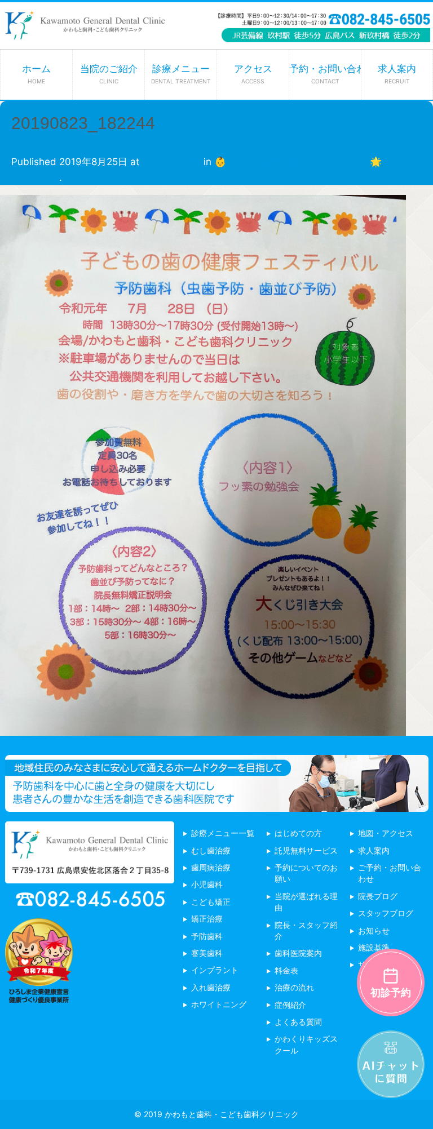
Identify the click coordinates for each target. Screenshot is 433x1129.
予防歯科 (207, 936)
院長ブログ (377, 896)
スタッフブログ (385, 913)
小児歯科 (207, 884)
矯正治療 (207, 918)
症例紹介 (290, 1005)
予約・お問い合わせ (325, 74)
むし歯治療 (211, 850)
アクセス (253, 74)
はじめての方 (298, 833)
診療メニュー (181, 74)
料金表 (286, 970)
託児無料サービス (306, 850)
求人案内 (397, 74)
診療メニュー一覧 (222, 833)
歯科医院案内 (298, 953)
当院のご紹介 (109, 74)
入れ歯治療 (211, 987)
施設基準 (374, 947)
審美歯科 (207, 953)
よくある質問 (298, 1021)
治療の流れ (294, 987)
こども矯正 (211, 901)
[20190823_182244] (203, 727)
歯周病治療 (211, 867)
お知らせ (374, 930)
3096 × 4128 (171, 161)
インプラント (214, 970)
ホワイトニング (218, 1004)
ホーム (36, 74)
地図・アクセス (385, 833)
